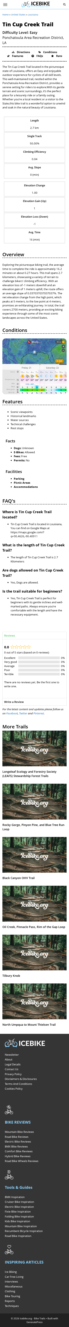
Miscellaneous (13, 1286)
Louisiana (33, 14)
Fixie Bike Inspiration (18, 1211)
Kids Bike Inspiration (17, 1221)
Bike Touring (12, 1296)
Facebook (12, 713)
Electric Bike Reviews (18, 1141)
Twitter (23, 713)
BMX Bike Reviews (16, 1146)
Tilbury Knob (11, 976)
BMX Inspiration (15, 1197)
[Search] (64, 4)
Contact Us (11, 1069)
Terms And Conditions (18, 1084)
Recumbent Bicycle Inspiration (24, 1231)
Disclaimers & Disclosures (21, 1079)
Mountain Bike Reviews (19, 1132)
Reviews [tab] (9, 635)
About (8, 1059)
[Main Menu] (5, 5)
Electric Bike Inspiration (19, 1207)
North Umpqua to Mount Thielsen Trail (29, 1024)
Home (5, 14)
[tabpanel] (34, 668)
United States (18, 14)
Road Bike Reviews (16, 1137)
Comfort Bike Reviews (19, 1151)
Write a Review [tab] (14, 702)
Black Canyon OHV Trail (18, 878)
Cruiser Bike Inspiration (19, 1202)
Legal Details (13, 1064)
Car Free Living (14, 1277)
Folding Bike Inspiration (19, 1216)
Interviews (11, 1281)
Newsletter (12, 1054)
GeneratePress (34, 1322)
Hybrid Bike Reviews (17, 1156)
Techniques (12, 1306)
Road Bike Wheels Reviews (21, 1161)
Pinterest (38, 713)
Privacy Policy (13, 1074)
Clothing (10, 1291)
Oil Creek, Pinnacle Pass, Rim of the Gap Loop (33, 927)
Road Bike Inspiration (18, 1236)
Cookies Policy (14, 1088)
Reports (10, 1301)
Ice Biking (11, 1272)
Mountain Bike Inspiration (21, 1226)
